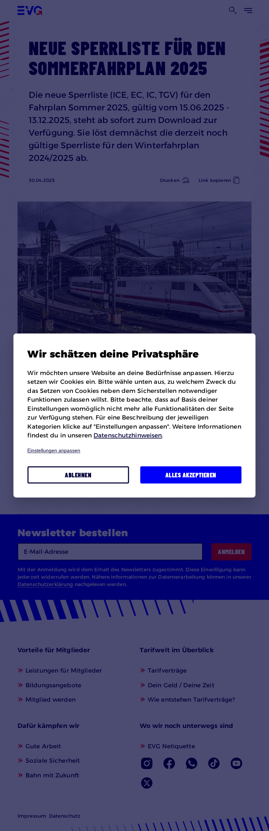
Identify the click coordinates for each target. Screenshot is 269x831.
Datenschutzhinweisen (128, 435)
